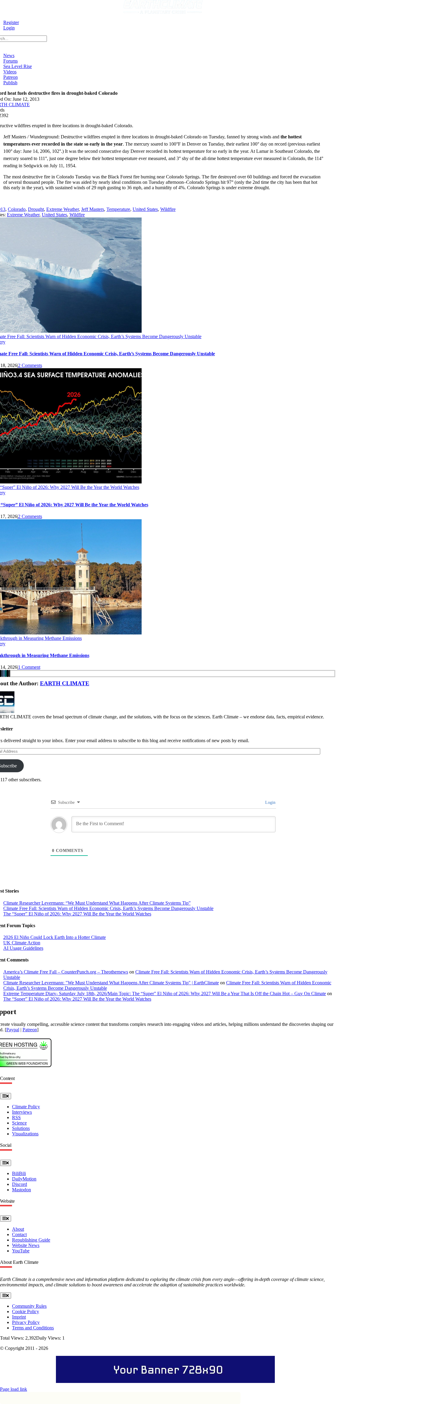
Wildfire (168, 209)
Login (269, 802)
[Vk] (4, 673)
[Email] (7, 673)
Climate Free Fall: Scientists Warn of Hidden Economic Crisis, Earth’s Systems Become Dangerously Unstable (108, 908)
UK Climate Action (21, 942)
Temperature (118, 209)
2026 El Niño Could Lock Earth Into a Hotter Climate (54, 937)
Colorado (17, 209)
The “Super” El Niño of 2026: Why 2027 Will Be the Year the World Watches (77, 913)
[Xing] (6, 673)
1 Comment (29, 667)
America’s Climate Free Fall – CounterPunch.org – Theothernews (65, 971)
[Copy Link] (9, 673)
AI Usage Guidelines (23, 948)
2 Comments (30, 365)
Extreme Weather (62, 209)
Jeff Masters (92, 209)
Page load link (13, 1389)
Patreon (30, 1029)
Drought (36, 209)
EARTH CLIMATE (64, 683)
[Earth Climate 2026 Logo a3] (163, 12)
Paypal (12, 1029)
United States (145, 209)
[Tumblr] (2, 673)
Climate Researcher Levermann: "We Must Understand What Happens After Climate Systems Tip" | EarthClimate (111, 982)
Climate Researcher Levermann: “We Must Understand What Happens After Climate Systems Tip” (97, 903)
